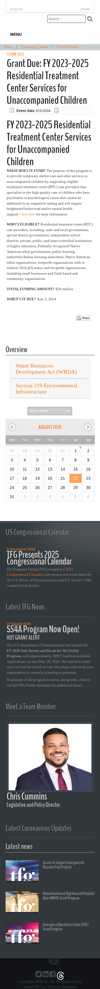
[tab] (50, 368)
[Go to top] (55, 961)
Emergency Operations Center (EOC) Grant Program (66, 926)
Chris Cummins (27, 796)
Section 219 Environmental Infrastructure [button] (46, 388)
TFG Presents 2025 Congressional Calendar (39, 558)
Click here (27, 214)
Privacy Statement (62, 987)
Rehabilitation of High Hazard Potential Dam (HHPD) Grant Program (68, 895)
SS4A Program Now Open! (43, 629)
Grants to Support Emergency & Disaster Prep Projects (63, 865)
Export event (57, 110)
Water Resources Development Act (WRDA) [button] (46, 369)
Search (90, 19)
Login (85, 9)
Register (16, 9)
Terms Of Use (34, 987)
